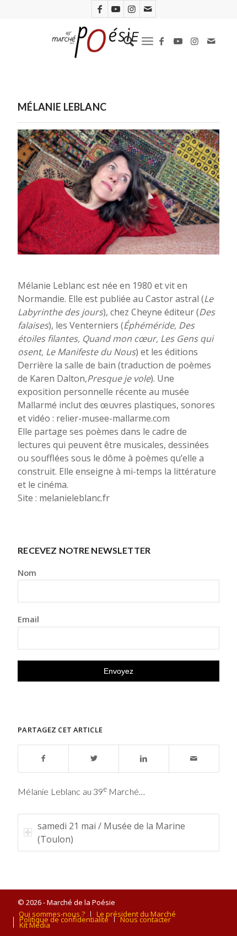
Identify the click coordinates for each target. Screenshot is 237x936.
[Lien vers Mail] (147, 9)
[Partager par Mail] (194, 758)
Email (28, 619)
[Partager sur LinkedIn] (144, 758)
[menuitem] (123, 41)
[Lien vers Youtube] (115, 9)
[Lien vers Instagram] (131, 9)
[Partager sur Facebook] (43, 758)
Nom (27, 572)
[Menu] (147, 41)
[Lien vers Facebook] (99, 9)
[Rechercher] (123, 41)
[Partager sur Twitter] (93, 758)
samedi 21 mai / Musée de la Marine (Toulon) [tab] (111, 832)
